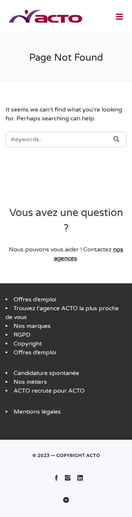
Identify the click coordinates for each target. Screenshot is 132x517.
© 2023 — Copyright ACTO (66, 455)
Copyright (28, 343)
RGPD (22, 335)
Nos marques (32, 326)
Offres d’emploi (35, 299)
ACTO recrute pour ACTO (49, 390)
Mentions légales (37, 411)
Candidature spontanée (46, 373)
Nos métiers (30, 382)
